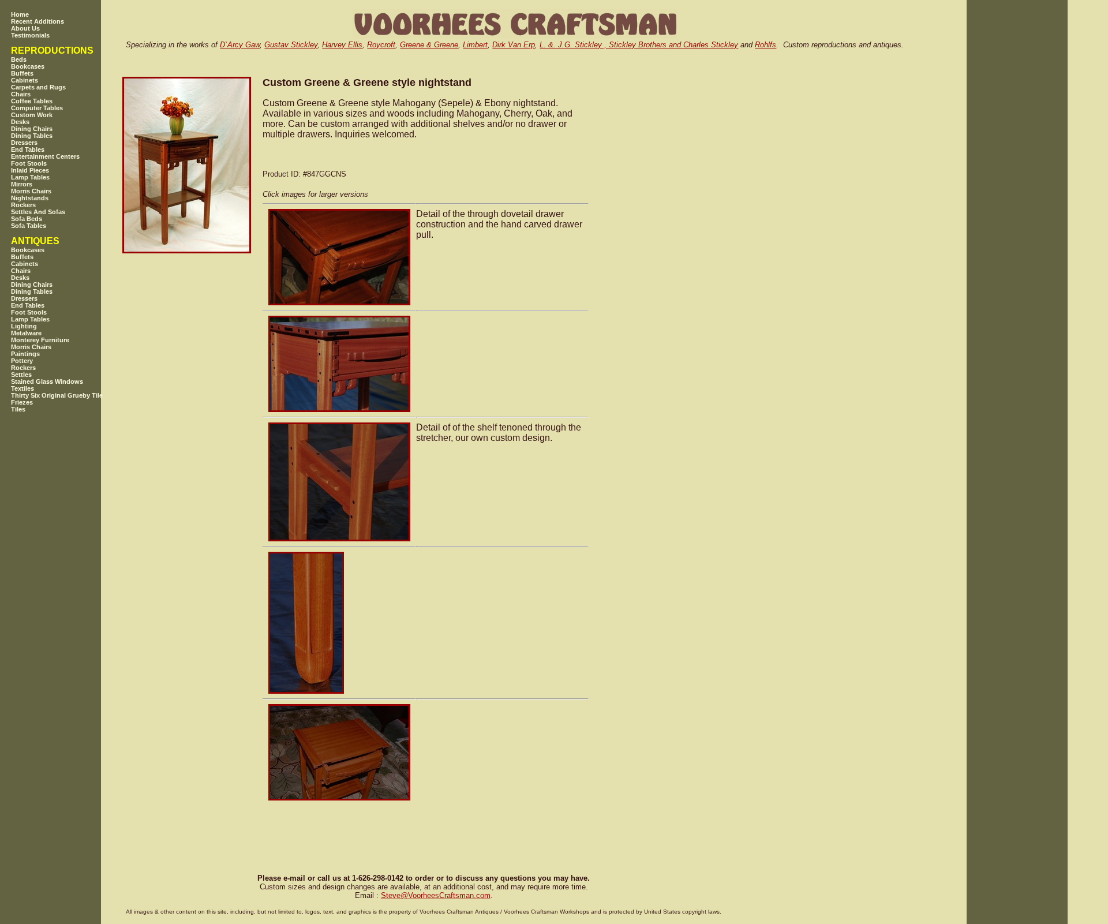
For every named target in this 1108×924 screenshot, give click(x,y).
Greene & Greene (429, 44)
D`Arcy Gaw (240, 44)
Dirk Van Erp (513, 44)
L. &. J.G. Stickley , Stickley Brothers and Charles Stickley (639, 44)
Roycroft (381, 44)
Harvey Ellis (342, 44)
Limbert (475, 44)
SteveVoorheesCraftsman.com (436, 895)
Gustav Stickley (290, 44)
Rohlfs (765, 44)
